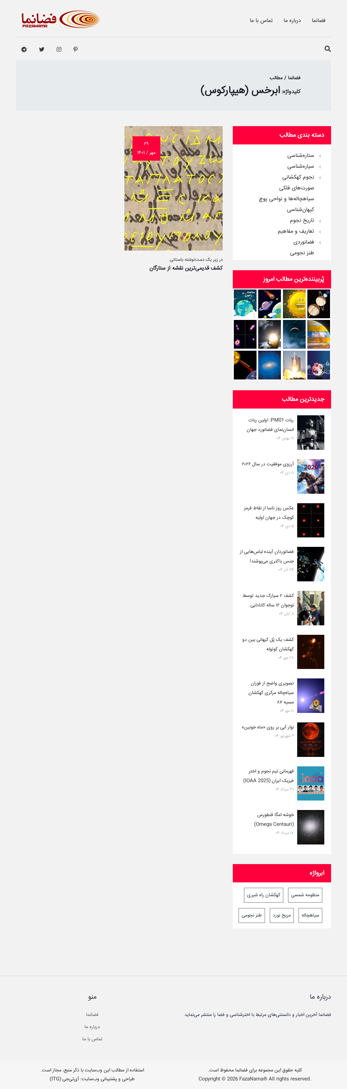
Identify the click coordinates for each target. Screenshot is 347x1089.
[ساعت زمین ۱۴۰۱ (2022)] (245, 303)
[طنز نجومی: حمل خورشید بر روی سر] (269, 334)
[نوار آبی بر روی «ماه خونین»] (310, 741)
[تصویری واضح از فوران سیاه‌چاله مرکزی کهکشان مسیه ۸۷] (310, 697)
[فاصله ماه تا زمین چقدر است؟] (318, 303)
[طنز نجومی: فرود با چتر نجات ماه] (294, 334)
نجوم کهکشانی (298, 177)
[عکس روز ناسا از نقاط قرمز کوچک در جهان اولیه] (310, 521)
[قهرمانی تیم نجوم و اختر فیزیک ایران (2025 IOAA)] (310, 785)
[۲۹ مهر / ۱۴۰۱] (173, 249)
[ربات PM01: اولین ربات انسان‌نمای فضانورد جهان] (310, 434)
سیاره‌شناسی (300, 167)
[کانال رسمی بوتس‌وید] (24, 50)
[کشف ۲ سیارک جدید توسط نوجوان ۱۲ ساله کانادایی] (310, 609)
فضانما (319, 21)
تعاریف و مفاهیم (296, 232)
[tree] (282, 202)
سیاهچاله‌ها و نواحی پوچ (286, 199)
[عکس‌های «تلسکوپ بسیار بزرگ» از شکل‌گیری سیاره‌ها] (245, 334)
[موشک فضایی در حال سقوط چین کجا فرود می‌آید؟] (294, 365)
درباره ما (292, 21)
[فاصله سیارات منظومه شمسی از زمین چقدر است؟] (269, 303)
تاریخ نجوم (302, 221)
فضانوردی (303, 242)
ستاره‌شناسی (300, 156)
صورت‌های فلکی (296, 188)
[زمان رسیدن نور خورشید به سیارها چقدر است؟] (245, 365)
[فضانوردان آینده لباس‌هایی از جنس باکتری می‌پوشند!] (310, 565)
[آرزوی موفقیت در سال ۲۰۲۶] (310, 477)
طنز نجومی (302, 253)
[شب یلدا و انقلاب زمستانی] (318, 365)
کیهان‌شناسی (300, 210)
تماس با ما (261, 21)
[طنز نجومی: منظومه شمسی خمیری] (294, 303)
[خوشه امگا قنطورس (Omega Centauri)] (310, 828)
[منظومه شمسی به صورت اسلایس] (318, 334)
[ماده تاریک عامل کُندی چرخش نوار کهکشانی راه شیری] (269, 365)
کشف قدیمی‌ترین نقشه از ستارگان (186, 268)
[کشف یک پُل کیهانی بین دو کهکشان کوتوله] (310, 653)
